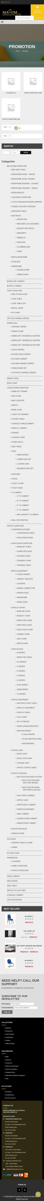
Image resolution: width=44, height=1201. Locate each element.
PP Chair (16, 313)
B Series (21, 653)
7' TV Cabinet (23, 510)
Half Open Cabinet (26, 795)
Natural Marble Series (23, 363)
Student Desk (24, 556)
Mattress (16, 216)
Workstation (18, 833)
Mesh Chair (22, 643)
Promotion (12, 858)
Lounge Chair (18, 437)
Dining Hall (12, 323)
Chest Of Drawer (20, 414)
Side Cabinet (23, 814)
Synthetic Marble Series (24, 373)
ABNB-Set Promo (19, 391)
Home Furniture (19, 866)
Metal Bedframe (19, 257)
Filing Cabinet (23, 574)
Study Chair (17, 483)
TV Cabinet (17, 492)
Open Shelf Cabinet (26, 805)
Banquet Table (24, 547)
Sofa (14, 451)
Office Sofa (17, 750)
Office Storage (19, 773)
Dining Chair (17, 331)
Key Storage (23, 721)
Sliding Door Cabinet (27, 818)
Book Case (17, 410)
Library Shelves (25, 579)
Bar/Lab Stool (24, 611)
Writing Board (24, 731)
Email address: (8, 1007)
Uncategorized (14, 900)
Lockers (21, 584)
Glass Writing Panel (32, 739)
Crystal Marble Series (18, 318)
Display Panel (23, 712)
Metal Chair (17, 308)
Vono (19, 251)
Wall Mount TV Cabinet (28, 514)
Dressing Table (19, 211)
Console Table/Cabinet (23, 424)
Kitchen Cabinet (19, 359)
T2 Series (21, 694)
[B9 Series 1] (10, 919)
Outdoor (11, 839)
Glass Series (18, 350)
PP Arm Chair (13, 853)
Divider (15, 433)
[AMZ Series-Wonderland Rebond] (10, 948)
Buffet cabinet (14, 286)
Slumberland (23, 247)
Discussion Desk (25, 538)
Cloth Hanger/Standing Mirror (27, 202)
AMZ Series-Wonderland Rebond (29, 946)
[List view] (19, 128)
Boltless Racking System (29, 777)
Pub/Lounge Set (19, 368)
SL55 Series (22, 685)
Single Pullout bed (16, 890)
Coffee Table (18, 419)
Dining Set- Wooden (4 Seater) (26, 336)
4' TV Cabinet (23, 496)
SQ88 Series (22, 689)
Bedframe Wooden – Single (25, 188)
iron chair (12, 383)
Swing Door (22, 274)
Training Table (24, 565)
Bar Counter (18, 400)
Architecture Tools (27, 703)
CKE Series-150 (29, 931)
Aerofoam (22, 219)
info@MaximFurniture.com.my (14, 1169)
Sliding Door (23, 270)
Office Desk (17, 649)
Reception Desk (19, 829)
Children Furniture (21, 197)
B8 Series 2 (29, 960)
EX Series (21, 662)
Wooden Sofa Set (25, 468)
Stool (14, 479)
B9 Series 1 (29, 916)
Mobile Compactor (26, 588)
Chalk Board (28, 734)
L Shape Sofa (23, 464)
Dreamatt (21, 233)
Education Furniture (22, 543)
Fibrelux (21, 238)
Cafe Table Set (19, 303)
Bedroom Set (18, 193)
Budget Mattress (25, 228)
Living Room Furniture (18, 388)
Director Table (24, 657)
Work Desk (22, 602)
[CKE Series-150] (10, 933)
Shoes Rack (17, 442)
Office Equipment (20, 700)
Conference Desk (25, 533)
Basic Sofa (22, 754)
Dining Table (13, 378)
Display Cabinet (19, 428)
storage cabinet (15, 895)
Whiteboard (28, 743)
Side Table (17, 447)
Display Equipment (26, 708)
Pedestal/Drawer (25, 809)
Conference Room (21, 529)
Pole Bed (16, 262)
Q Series (21, 680)
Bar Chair (16, 396)
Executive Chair (25, 630)
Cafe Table (17, 299)
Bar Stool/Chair (19, 294)
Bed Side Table (19, 170)
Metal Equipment (20, 571)
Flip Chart (22, 717)
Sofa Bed (16, 474)
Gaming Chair (23, 634)
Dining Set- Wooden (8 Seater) (26, 345)
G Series (21, 666)
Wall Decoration (20, 520)
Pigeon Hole (23, 593)
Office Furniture (15, 526)
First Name (6, 1004)
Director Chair (24, 620)
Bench (15, 405)
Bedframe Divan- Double (23, 179)
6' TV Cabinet (23, 505)
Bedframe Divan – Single (23, 174)
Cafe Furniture (14, 291)
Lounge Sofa (23, 763)
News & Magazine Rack (28, 726)
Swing (14, 847)
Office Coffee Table (27, 768)
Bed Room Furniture (17, 166)
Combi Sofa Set (24, 459)
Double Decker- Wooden (23, 206)
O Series (21, 676)
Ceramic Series (19, 327)
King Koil (21, 242)
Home (17, 51)
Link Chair (22, 639)
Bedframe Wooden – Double (25, 183)
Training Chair (24, 561)
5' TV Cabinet (23, 501)
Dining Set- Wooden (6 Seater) (26, 340)
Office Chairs (18, 608)
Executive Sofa (24, 758)
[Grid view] (16, 128)
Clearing (16, 861)
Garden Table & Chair (22, 843)
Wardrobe (17, 266)
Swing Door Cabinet (26, 823)
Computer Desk (24, 551)
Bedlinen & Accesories (28, 224)
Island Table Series (21, 354)
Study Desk (17, 488)
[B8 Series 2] (10, 963)
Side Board (12, 881)
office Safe (22, 800)
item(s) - (37, 11)
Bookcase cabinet (16, 281)
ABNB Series (23, 455)
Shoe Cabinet (13, 876)
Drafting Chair (24, 625)
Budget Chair (23, 616)
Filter (26, 152)
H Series (21, 671)
